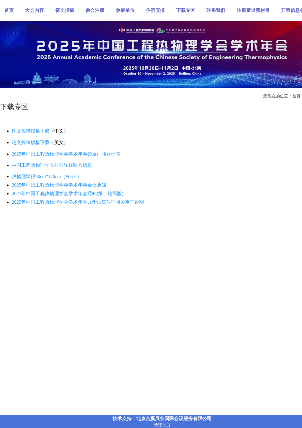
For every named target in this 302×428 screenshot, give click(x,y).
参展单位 (125, 10)
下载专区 (185, 10)
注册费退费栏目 (253, 10)
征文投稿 (64, 10)
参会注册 (95, 10)
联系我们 (215, 10)
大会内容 (34, 10)
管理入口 (162, 424)
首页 (9, 10)
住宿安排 (155, 10)
